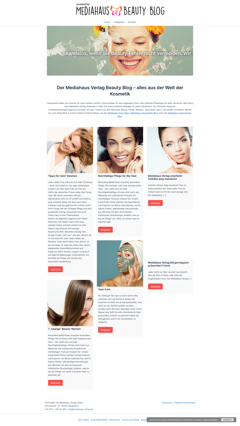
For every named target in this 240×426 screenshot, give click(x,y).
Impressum (167, 402)
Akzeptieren (227, 420)
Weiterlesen (55, 269)
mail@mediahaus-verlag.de (80, 409)
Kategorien (119, 22)
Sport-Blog (83, 419)
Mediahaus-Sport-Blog (118, 113)
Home (107, 22)
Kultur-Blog (114, 419)
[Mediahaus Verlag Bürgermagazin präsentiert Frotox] (170, 237)
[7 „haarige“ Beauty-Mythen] (70, 303)
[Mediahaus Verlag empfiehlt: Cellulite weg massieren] (170, 150)
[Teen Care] (120, 263)
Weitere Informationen (211, 420)
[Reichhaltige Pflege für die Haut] (120, 150)
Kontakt (132, 22)
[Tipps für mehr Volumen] (70, 150)
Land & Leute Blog (130, 419)
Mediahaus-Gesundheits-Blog (144, 113)
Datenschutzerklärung (184, 402)
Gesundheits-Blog (99, 419)
